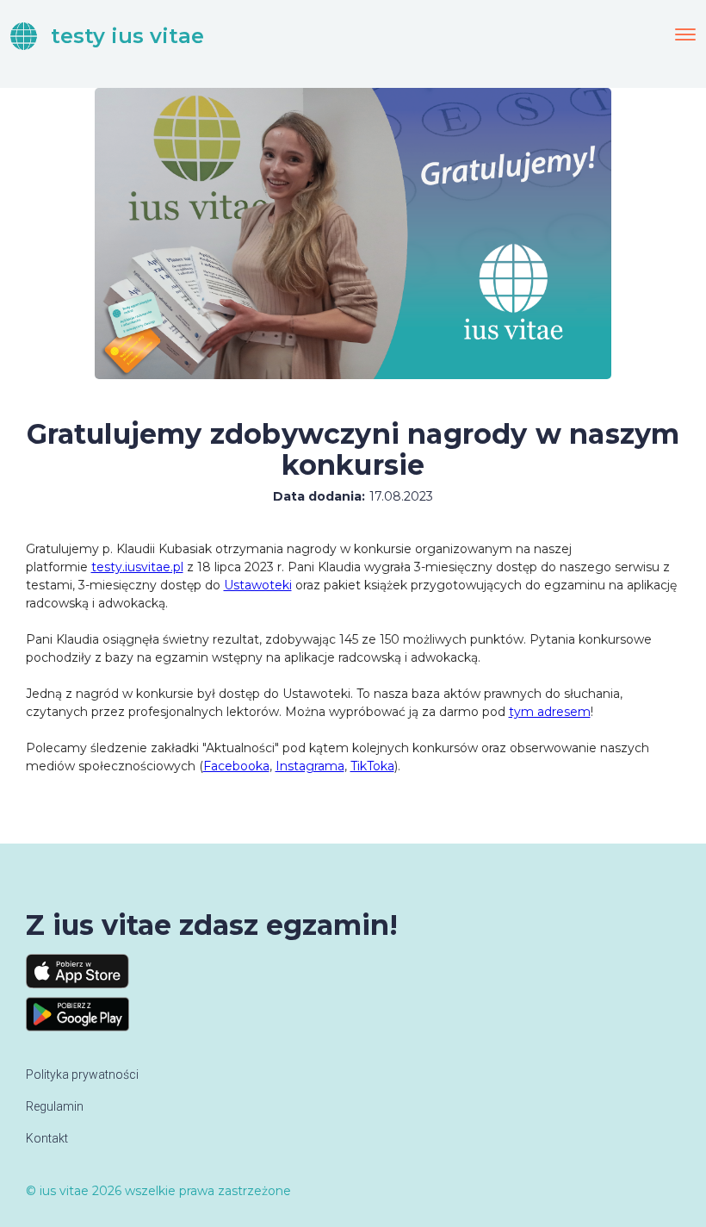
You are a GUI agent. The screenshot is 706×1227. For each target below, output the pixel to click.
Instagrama (310, 766)
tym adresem (550, 711)
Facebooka (236, 766)
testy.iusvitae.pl (137, 567)
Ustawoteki (258, 585)
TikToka (372, 766)
